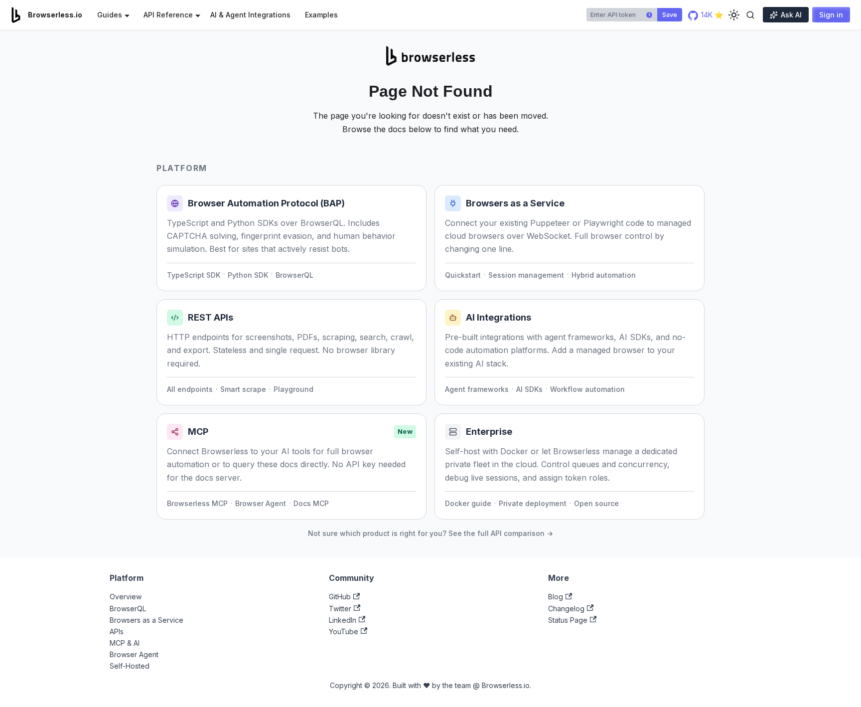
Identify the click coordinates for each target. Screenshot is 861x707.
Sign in (831, 14)
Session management (526, 275)
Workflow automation (587, 389)
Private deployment (533, 503)
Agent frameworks (477, 389)
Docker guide (468, 503)
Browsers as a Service (146, 620)
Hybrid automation (604, 275)
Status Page (567, 620)
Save (669, 14)
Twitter (340, 608)
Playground (293, 389)
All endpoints (190, 389)
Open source (596, 503)
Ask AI (791, 14)
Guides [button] (109, 14)
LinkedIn (342, 620)
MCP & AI (125, 643)
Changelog (566, 608)
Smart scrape (243, 389)
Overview (126, 596)
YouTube (343, 631)
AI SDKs (529, 389)
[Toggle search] (750, 14)
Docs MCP (311, 503)
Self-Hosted (129, 666)
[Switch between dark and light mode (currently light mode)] (734, 15)
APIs (117, 631)
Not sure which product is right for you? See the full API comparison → (430, 533)
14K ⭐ (711, 14)
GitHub (340, 596)
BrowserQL (294, 275)
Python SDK (248, 275)
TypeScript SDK (193, 275)
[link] (291, 238)
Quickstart (463, 275)
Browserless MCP (197, 503)
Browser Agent (260, 503)
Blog (555, 596)
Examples (321, 14)
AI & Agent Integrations (250, 14)
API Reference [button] (168, 14)
